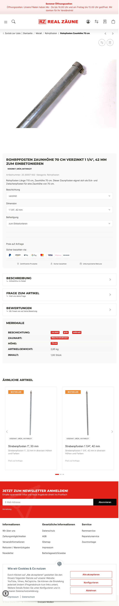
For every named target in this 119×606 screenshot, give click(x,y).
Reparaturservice (90, 536)
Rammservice (88, 530)
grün (66, 332)
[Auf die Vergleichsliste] (102, 42)
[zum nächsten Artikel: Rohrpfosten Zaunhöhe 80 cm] (113, 33)
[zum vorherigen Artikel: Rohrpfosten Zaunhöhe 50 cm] (105, 33)
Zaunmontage (89, 542)
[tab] (57, 474)
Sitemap (46, 542)
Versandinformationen (13, 542)
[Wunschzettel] (105, 21)
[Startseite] (58, 21)
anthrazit (77, 332)
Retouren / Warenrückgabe (16, 547)
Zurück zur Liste (12, 33)
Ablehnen (91, 590)
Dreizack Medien (46, 602)
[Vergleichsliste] (96, 21)
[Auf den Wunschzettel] (110, 42)
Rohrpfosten (53, 175)
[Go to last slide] (7, 431)
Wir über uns (8, 530)
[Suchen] (13, 21)
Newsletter (7, 553)
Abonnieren (105, 502)
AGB (44, 536)
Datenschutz (28, 596)
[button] (6, 22)
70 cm (54, 343)
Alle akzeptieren (91, 574)
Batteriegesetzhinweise (54, 553)
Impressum (13, 596)
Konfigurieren (91, 582)
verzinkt (55, 332)
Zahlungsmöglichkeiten (14, 536)
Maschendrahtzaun (60, 338)
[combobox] (59, 196)
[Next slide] (112, 431)
